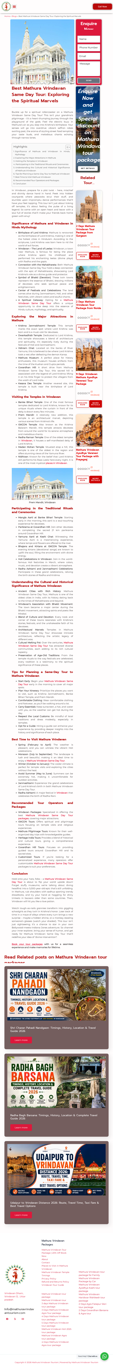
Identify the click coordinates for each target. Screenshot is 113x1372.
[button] (56, 1370)
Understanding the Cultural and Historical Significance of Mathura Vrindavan (42, 164)
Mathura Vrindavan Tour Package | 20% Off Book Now (54, 1248)
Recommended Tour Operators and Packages (37, 176)
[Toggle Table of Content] (66, 142)
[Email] (23, 1314)
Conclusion (20, 179)
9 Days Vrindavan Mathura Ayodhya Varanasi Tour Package (86, 374)
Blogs (14, 12)
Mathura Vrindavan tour (54, 1296)
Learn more (21, 1035)
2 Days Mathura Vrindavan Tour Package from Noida (88, 300)
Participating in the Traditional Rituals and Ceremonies (42, 160)
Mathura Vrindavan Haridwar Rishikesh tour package (92, 1293)
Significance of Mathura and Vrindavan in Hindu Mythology (42, 148)
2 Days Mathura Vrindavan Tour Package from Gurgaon (85, 226)
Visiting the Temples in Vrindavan (31, 156)
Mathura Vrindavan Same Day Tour (46, 756)
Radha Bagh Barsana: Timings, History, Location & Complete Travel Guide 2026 (53, 1112)
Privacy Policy (49, 1274)
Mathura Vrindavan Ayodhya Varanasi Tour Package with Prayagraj (87, 450)
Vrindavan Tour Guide (53, 1280)
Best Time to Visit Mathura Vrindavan (33, 172)
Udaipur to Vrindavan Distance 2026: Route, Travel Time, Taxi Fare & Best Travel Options (54, 1200)
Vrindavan (26, 436)
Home (7, 12)
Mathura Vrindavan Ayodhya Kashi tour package (89, 1283)
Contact (46, 1258)
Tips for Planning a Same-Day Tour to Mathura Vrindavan (42, 169)
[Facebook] (7, 1314)
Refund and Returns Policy (55, 1277)
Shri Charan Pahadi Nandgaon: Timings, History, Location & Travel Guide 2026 (53, 1025)
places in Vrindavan (56, 458)
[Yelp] (15, 1314)
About (45, 1255)
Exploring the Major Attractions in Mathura (35, 153)
